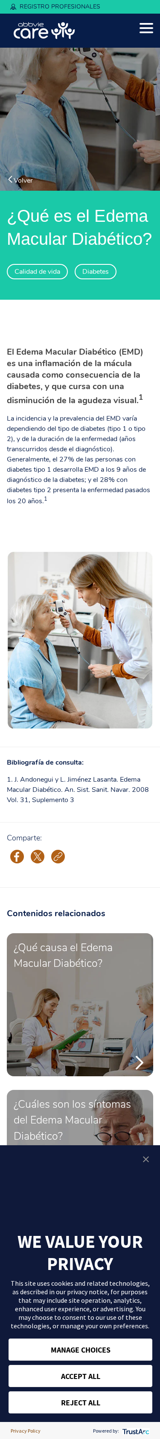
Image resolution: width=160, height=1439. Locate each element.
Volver (23, 180)
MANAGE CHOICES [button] (81, 1350)
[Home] (44, 30)
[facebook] (17, 856)
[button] (145, 1159)
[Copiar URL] (58, 856)
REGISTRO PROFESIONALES (60, 7)
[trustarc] (135, 1431)
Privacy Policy (26, 1431)
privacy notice (87, 1291)
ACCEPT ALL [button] (80, 1376)
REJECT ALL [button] (80, 1402)
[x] (37, 856)
